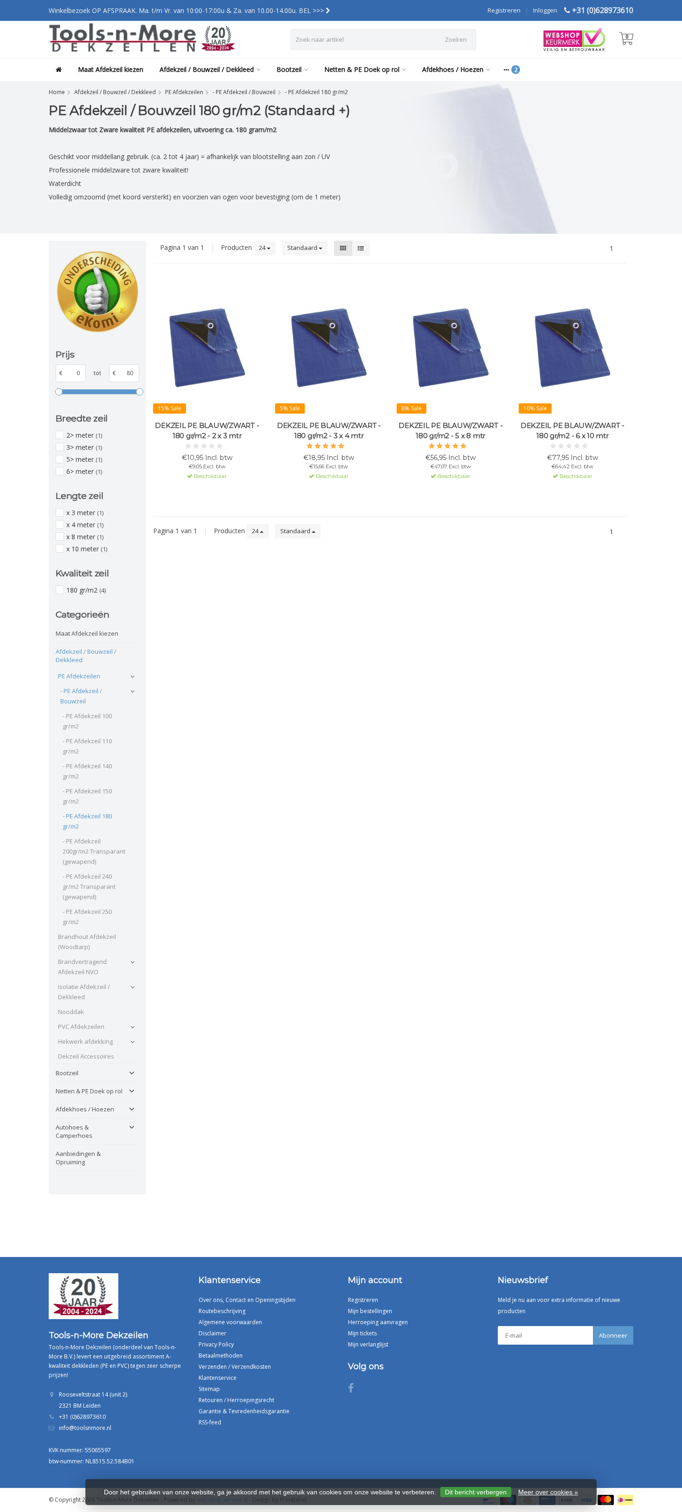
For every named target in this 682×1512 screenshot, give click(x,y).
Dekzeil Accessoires (86, 1056)
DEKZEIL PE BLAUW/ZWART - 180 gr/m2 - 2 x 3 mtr (207, 430)
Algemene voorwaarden (230, 1322)
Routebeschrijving (222, 1311)
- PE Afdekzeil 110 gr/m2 (87, 746)
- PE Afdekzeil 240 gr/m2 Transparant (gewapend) (89, 886)
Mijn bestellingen (370, 1311)
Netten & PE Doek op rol (361, 69)
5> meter (84, 459)
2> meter (84, 435)
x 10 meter (86, 548)
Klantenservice (218, 1378)
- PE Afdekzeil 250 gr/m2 (87, 916)
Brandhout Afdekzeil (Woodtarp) (87, 941)
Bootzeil (289, 69)
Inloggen (545, 10)
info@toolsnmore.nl (85, 1428)
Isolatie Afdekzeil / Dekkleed (84, 991)
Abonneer (613, 1335)
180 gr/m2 (86, 590)
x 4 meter (84, 524)
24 (263, 247)
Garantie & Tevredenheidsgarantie (244, 1411)
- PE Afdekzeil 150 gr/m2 (87, 796)
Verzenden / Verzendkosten (235, 1367)
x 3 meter (84, 512)
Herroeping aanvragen (378, 1322)
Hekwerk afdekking (85, 1041)
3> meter (84, 447)
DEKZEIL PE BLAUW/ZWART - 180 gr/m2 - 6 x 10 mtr (572, 430)
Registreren (504, 10)
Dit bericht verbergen (476, 1492)
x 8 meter (84, 536)
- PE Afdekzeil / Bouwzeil (81, 696)
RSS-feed (210, 1422)
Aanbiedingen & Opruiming (78, 1157)
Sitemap (209, 1389)
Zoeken (456, 39)
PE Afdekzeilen (79, 676)
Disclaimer (212, 1333)
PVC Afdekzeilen (81, 1026)
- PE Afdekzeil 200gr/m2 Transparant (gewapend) (94, 851)
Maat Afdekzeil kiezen (110, 69)
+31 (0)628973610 (602, 10)
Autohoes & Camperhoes (74, 1131)
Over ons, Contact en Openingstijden (247, 1300)
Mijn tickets (362, 1333)
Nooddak (71, 1012)
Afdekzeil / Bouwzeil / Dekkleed (207, 69)
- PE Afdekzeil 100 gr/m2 (87, 721)
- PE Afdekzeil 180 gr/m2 (87, 821)
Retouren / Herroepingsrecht (236, 1400)
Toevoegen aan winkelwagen (203, 493)
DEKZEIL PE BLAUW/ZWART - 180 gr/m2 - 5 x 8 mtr (450, 430)
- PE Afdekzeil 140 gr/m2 (87, 771)
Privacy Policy (216, 1344)
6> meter (84, 471)
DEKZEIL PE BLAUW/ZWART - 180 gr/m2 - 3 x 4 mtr (329, 430)
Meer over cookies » (548, 1492)
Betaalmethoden (221, 1355)
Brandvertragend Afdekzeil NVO (82, 966)
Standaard (303, 247)
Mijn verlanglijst (368, 1344)
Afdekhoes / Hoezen (452, 69)
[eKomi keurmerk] (97, 291)
